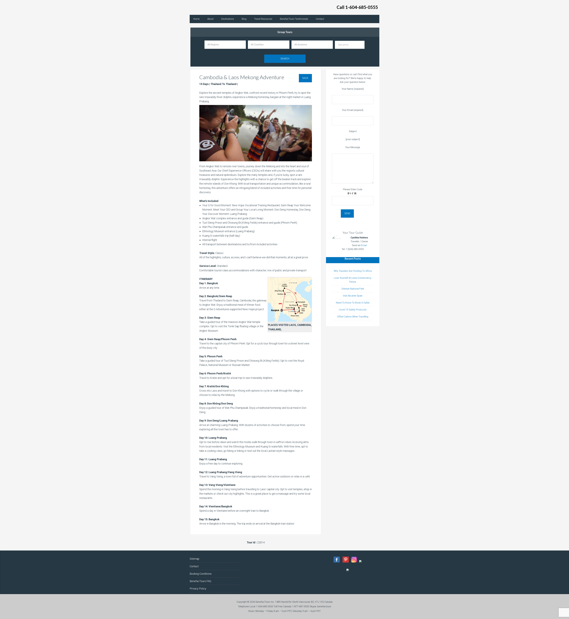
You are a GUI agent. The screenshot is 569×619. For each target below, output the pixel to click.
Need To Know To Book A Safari (353, 302)
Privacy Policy (198, 588)
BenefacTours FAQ (200, 581)
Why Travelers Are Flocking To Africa (353, 271)
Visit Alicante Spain (352, 295)
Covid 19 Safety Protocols (352, 309)
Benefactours (213, 7)
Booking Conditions (201, 573)
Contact (194, 566)
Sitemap (194, 558)
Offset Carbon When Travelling (352, 316)
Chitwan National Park (352, 288)
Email (364, 245)
